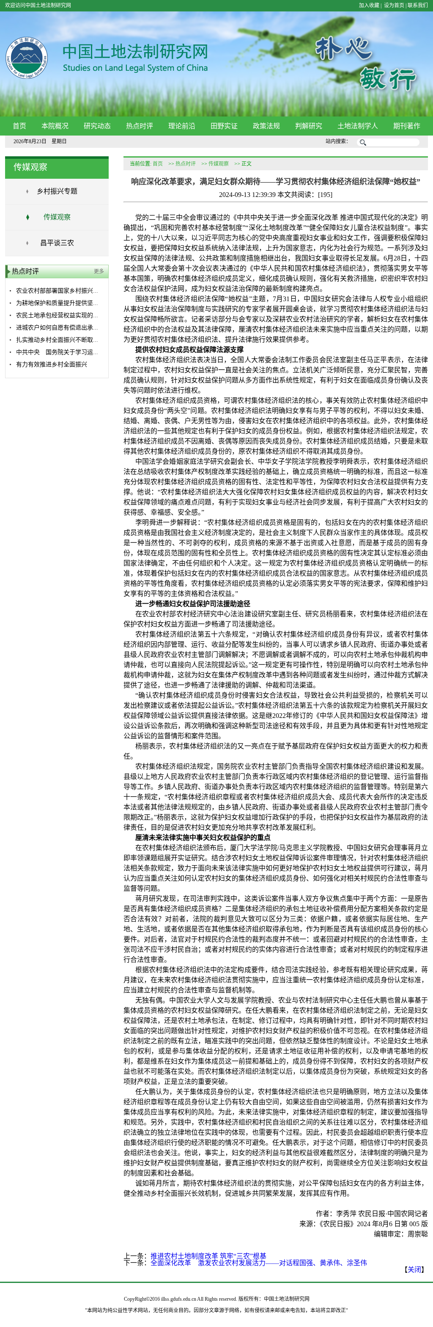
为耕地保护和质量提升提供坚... (57, 303)
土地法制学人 (357, 126)
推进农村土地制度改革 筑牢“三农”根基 (208, 1256)
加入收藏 (369, 5)
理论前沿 (181, 126)
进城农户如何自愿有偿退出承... (57, 327)
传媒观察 (57, 217)
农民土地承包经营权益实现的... (57, 315)
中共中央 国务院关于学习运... (57, 352)
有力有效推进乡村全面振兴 (51, 364)
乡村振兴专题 (57, 191)
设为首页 (393, 5)
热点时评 (139, 126)
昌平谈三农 (57, 243)
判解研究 (308, 126)
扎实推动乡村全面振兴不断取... (57, 340)
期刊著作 (406, 126)
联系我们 (418, 5)
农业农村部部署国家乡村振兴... (57, 291)
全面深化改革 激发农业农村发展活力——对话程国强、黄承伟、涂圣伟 (259, 1262)
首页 (19, 126)
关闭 (414, 1269)
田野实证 (224, 126)
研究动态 (97, 126)
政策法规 (266, 126)
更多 (99, 271)
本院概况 (55, 126)
